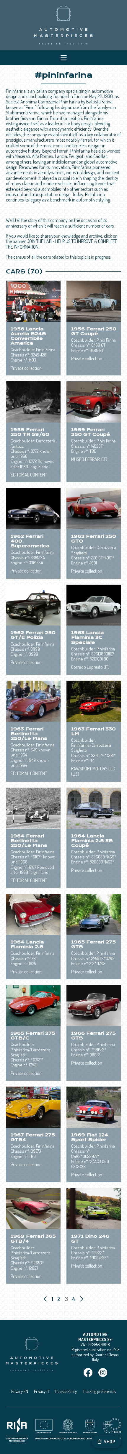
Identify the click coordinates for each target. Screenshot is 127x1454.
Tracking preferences (99, 1391)
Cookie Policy (66, 1391)
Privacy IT (41, 1391)
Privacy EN (19, 1391)
